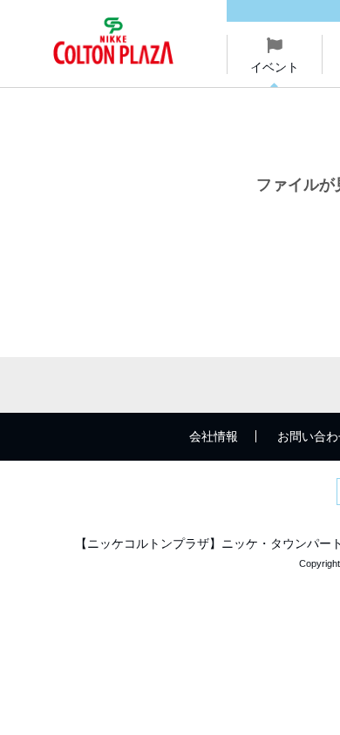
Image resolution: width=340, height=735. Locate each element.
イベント (274, 67)
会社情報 (213, 436)
